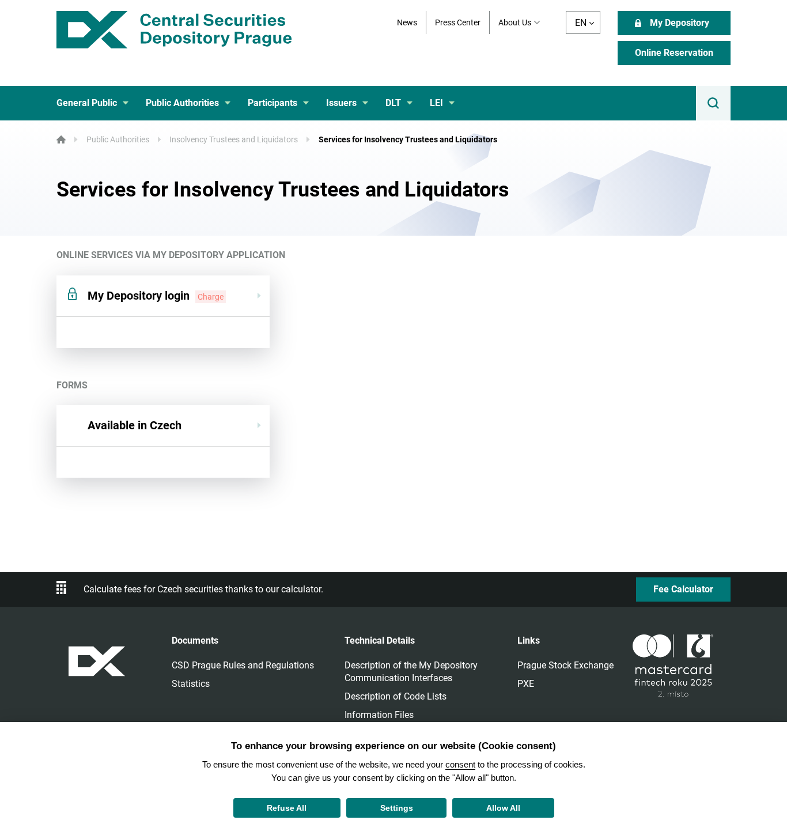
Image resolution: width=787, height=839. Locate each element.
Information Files (379, 714)
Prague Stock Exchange (565, 665)
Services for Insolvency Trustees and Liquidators (408, 139)
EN (581, 22)
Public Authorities (117, 139)
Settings (396, 807)
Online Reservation (674, 52)
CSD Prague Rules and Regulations (243, 665)
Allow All (503, 807)
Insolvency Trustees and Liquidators (233, 139)
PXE (525, 683)
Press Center (457, 22)
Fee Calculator (683, 589)
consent (460, 764)
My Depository (679, 22)
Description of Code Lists (396, 696)
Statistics (191, 683)
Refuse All (287, 807)
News (407, 22)
